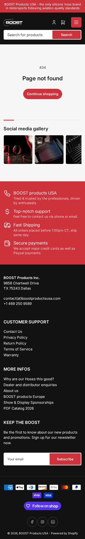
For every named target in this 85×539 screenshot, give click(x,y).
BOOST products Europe (24, 396)
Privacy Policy (15, 337)
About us (11, 390)
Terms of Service (18, 349)
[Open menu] (76, 22)
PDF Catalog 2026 (19, 408)
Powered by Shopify (64, 533)
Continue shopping (42, 94)
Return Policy (15, 343)
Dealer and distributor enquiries (30, 385)
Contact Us (13, 331)
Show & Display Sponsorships (29, 402)
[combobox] (42, 35)
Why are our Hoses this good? (29, 379)
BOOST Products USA (33, 533)
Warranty (11, 355)
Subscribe (65, 459)
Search (66, 35)
